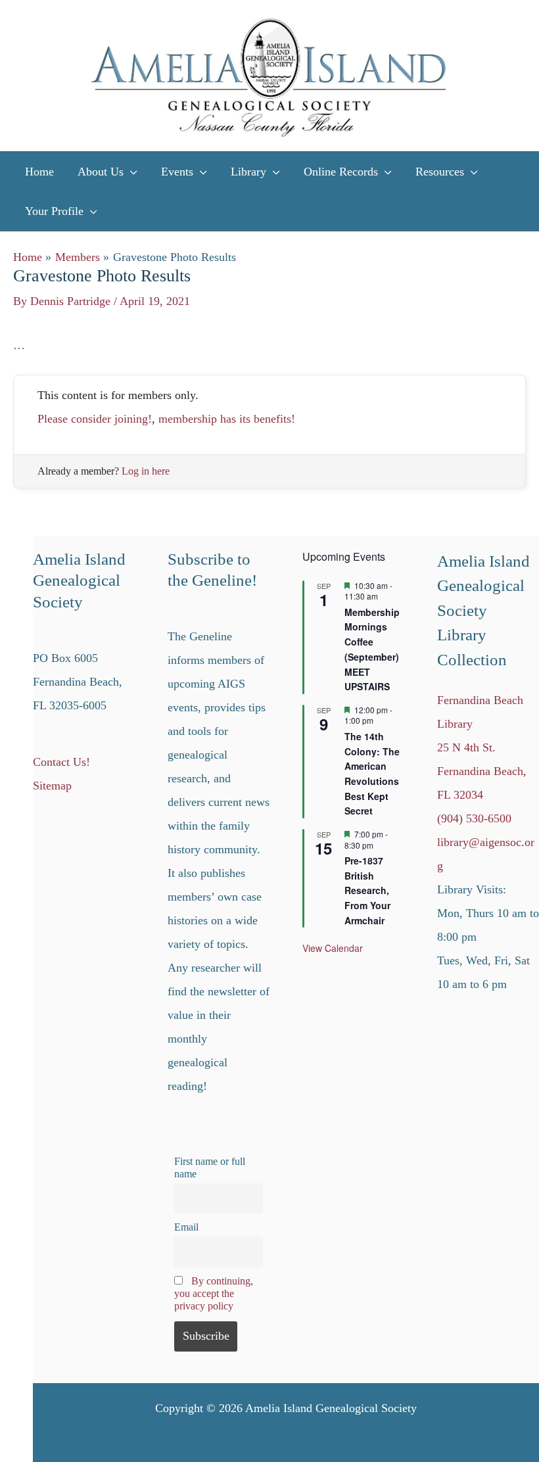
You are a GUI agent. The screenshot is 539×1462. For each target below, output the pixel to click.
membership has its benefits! (226, 418)
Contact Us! (61, 761)
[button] (130, 171)
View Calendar (332, 948)
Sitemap (52, 785)
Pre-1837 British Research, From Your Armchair (367, 890)
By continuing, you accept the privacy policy (213, 1293)
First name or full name (209, 1168)
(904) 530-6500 (474, 818)
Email (186, 1227)
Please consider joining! (94, 418)
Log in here (146, 471)
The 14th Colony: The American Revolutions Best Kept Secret (372, 773)
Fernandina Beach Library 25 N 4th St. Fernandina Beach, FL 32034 (482, 747)
